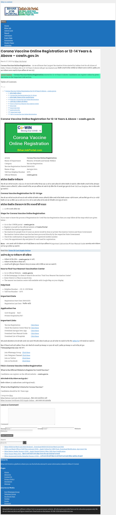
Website (77, 429)
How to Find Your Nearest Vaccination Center (24, 104)
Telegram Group (10, 494)
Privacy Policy (9, 479)
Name (3, 429)
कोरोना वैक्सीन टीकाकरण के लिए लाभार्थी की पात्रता (22, 97)
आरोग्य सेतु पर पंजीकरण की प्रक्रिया (18, 101)
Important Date (15, 108)
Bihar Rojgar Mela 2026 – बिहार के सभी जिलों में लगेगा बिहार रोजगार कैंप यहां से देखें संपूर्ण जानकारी (32, 454)
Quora (6, 501)
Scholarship (8, 40)
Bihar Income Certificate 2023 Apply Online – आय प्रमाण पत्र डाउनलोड (26, 400)
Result (6, 33)
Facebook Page (9, 497)
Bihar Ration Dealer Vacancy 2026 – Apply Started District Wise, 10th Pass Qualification (35, 451)
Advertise (7, 45)
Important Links (16, 112)
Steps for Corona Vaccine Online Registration (24, 99)
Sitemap (7, 484)
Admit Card (8, 31)
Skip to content (6, 2)
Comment (4, 424)
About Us (7, 475)
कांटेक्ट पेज (76, 341)
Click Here (35, 325)
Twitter (7, 499)
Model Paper (9, 43)
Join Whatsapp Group (11, 492)
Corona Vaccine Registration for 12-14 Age (23, 95)
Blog (11, 396)
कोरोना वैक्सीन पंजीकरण (15, 93)
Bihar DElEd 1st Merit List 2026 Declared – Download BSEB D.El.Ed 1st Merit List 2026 (34, 447)
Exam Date (8, 38)
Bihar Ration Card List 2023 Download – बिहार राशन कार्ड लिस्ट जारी (24, 398)
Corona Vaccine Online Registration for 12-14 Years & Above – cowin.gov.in (30, 91)
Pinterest (7, 503)
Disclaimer (8, 482)
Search (3, 440)
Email (40, 429)
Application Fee (15, 110)
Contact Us (8, 477)
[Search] (24, 442)
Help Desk (13, 106)
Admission (8, 35)
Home (6, 26)
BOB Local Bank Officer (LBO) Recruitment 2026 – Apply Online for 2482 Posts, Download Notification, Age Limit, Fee (45, 449)
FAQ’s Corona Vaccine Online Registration (23, 114)
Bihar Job (7, 28)
